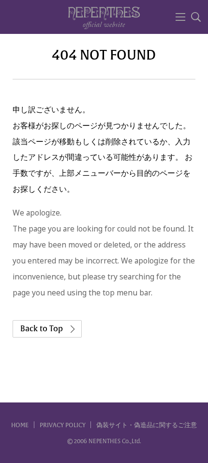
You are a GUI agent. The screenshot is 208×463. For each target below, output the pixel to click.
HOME (20, 425)
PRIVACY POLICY (63, 425)
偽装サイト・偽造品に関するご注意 (146, 425)
